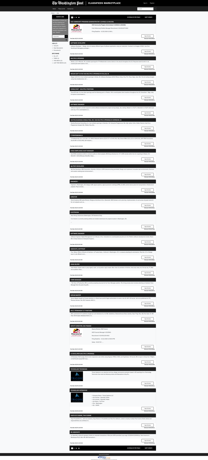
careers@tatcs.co (84, 109)
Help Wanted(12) (58, 48)
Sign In (145, 3)
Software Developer (78, 43)
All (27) (56, 56)
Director (74, 197)
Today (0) (56, 58)
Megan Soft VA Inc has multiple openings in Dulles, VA (90, 74)
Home (54, 9)
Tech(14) (56, 45)
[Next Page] (76, 18)
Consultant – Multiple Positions (82, 89)
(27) (54, 43)
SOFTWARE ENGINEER (77, 233)
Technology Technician (79, 369)
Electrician (75, 212)
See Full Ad (148, 36)
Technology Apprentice (79, 390)
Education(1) (57, 50)
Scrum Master (76, 295)
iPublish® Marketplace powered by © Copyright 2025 (104, 457)
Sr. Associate (75, 432)
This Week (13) (58, 60)
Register (152, 3)
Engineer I (74, 181)
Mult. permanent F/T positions (81, 310)
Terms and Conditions (104, 454)
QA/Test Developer (77, 166)
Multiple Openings (77, 58)
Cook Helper (75, 264)
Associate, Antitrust (78, 249)
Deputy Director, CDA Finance (81, 326)
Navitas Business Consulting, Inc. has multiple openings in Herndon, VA (96, 120)
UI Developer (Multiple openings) (82, 354)
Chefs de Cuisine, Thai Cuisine (81, 415)
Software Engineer (77, 104)
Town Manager (76, 280)
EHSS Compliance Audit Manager (82, 151)
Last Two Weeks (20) (60, 63)
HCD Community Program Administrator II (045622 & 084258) (92, 22)
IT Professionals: (77, 135)
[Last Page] (79, 18)
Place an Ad (61, 9)
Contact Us (70, 9)
